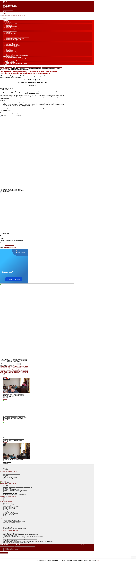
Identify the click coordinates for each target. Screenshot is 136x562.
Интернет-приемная (10, 62)
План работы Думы (10, 43)
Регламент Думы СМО (11, 33)
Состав (4, 476)
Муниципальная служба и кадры (13, 57)
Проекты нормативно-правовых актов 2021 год (28, 67)
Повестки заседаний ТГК (9, 508)
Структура (5, 475)
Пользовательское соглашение (10, 549)
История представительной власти (11, 474)
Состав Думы (9, 27)
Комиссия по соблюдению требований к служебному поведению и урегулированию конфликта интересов (28, 541)
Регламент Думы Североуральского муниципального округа (17, 487)
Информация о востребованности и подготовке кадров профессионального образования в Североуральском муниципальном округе (14, 439)
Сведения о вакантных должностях (14, 60)
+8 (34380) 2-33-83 (9, 245)
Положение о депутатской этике (13, 35)
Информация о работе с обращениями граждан (16, 63)
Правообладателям (7, 548)
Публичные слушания (11, 54)
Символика (8, 22)
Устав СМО (8, 32)
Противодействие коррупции (10, 2)
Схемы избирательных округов (13, 28)
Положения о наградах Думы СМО (13, 39)
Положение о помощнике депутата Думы (15, 38)
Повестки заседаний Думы (12, 44)
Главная (2, 67)
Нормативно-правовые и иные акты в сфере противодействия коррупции (20, 534)
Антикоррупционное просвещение (11, 533)
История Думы (9, 25)
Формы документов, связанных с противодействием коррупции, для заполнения (22, 537)
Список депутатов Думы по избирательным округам (18, 29)
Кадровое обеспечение (9, 56)
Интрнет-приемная (7, 527)
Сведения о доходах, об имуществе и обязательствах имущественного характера (23, 536)
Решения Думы (9, 50)
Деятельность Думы (8, 41)
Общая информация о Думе (10, 23)
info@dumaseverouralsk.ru (10, 247)
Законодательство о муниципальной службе (16, 58)
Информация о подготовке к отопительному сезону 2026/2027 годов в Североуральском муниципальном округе (13, 395)
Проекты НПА (9, 49)
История (7, 21)
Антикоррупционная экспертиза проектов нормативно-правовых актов (20, 539)
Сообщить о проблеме (13, 279)
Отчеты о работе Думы (11, 51)
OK (98, 560)
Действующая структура (11, 26)
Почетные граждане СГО (9, 5)
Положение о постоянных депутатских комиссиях (17, 37)
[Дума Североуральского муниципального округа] (12, 15)
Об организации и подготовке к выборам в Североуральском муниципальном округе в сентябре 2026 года (13, 461)
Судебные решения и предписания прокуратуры (17, 55)
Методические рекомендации (10, 535)
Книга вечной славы (8, 4)
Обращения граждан (8, 61)
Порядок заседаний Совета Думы (13, 45)
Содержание (6, 7)
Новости (5, 1)
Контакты (5, 64)
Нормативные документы (10, 31)
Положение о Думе (10, 34)
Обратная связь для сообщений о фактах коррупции (16, 542)
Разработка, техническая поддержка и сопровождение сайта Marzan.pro (17, 546)
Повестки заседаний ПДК (11, 46)
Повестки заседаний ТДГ (11, 47)
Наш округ (5, 20)
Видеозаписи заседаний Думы (12, 52)
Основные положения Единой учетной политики (17, 40)
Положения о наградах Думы (10, 493)
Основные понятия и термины (10, 540)
